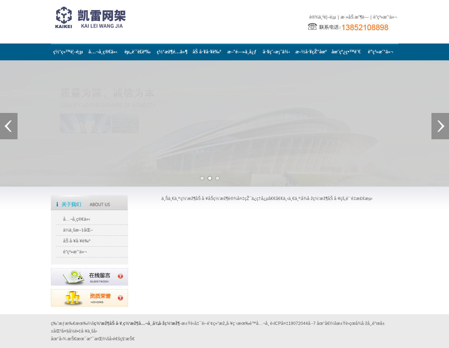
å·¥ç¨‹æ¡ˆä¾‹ (276, 51)
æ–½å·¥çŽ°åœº (311, 51)
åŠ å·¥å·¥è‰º (207, 51)
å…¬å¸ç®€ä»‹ (103, 51)
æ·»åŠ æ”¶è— (355, 17)
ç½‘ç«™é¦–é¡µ (68, 51)
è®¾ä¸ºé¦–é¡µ (322, 17)
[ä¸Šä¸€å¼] (9, 126)
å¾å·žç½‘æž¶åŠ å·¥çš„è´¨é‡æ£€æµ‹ (337, 198)
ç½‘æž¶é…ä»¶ (172, 51)
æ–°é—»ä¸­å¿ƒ (241, 51)
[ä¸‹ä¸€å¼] (440, 126)
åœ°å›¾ (58, 338)
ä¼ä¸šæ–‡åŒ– (78, 230)
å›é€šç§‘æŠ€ (122, 338)
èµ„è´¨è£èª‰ (137, 51)
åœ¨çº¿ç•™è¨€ (346, 51)
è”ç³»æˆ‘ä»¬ (385, 17)
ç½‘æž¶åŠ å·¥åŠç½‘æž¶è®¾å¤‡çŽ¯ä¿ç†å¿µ (224, 198)
